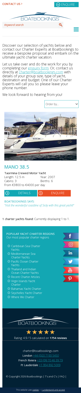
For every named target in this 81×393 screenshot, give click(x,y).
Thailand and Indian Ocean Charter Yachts (25, 271)
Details (24, 193)
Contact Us (11, 4)
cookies (35, 389)
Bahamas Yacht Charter (26, 289)
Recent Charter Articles (25, 277)
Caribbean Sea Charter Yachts (25, 247)
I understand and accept (53, 389)
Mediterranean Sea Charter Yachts (23, 255)
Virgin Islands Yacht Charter (23, 282)
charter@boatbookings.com (41, 72)
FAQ (62, 376)
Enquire (68, 4)
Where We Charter (22, 297)
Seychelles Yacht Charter (26, 293)
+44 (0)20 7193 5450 (46, 355)
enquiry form (38, 68)
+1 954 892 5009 (49, 365)
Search (60, 25)
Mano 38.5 (16, 167)
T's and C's (51, 376)
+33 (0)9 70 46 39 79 (50, 360)
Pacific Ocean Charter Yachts (24, 263)
